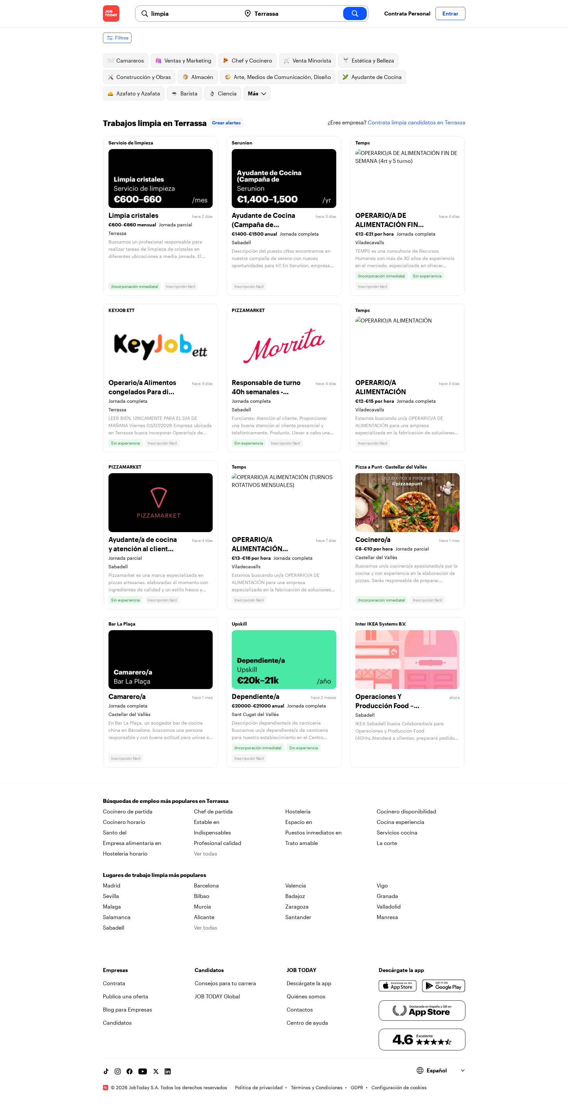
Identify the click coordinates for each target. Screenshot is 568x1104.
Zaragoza (297, 906)
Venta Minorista (312, 60)
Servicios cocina (397, 832)
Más (253, 93)
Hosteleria (298, 811)
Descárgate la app (309, 983)
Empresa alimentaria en (132, 843)
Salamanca (116, 917)
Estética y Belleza (373, 60)
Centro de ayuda (307, 1022)
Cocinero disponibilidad (406, 811)
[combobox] (193, 13)
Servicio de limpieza (130, 142)
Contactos (300, 1009)
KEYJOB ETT (121, 310)
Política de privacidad (259, 1087)
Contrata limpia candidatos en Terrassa (416, 122)
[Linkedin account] (168, 1071)
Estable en (207, 822)
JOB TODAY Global (217, 996)
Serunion (242, 142)
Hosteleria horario (125, 853)
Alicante (204, 917)
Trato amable (301, 843)
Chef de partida (213, 811)
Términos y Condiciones (317, 1087)
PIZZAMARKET (248, 310)
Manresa (387, 917)
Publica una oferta (125, 996)
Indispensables (212, 832)
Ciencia (227, 93)
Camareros (130, 60)
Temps (362, 142)
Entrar (450, 13)
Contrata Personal (407, 13)
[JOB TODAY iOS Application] (398, 985)
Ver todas (205, 853)
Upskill (239, 624)
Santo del (115, 832)
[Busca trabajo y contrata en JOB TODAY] (111, 13)
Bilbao (201, 896)
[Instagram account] (118, 1071)
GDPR (357, 1087)
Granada (387, 896)
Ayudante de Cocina (376, 77)
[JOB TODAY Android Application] (443, 985)
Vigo (382, 885)
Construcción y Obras (143, 77)
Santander (298, 917)
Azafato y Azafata (138, 93)
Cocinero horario (124, 822)
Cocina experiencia (400, 822)
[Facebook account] (129, 1071)
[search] (355, 13)
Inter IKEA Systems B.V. (380, 624)
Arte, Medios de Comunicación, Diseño (282, 77)
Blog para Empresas (127, 1009)
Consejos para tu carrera (225, 983)
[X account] (156, 1071)
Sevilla (111, 896)
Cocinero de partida (128, 811)
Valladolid (389, 906)
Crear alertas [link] (226, 122)
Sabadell (113, 927)
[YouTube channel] (142, 1071)
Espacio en (298, 822)
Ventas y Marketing (187, 60)
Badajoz (295, 896)
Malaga (112, 906)
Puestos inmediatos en (313, 832)
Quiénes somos (306, 996)
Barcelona (206, 885)
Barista (189, 93)
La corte (387, 843)
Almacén (202, 77)
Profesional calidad (217, 843)
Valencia (295, 885)
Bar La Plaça (121, 624)
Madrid (111, 885)
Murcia (202, 906)
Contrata (114, 983)
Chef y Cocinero (252, 60)
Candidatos (117, 1022)
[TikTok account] (106, 1071)
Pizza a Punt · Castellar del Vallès (391, 467)
